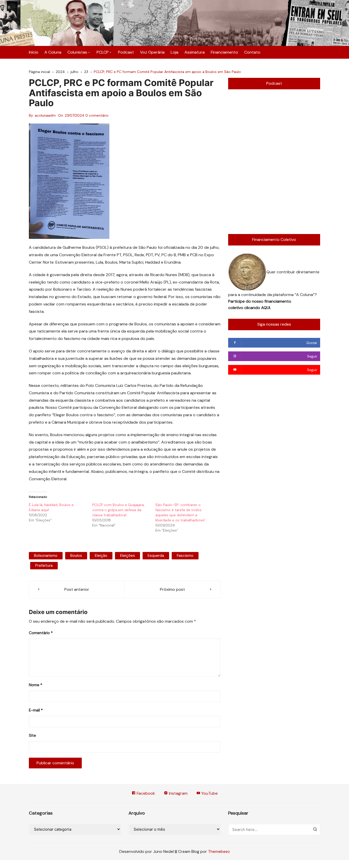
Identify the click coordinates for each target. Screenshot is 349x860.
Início (33, 52)
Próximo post (172, 589)
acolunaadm (45, 115)
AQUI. (266, 307)
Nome (35, 684)
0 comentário (97, 115)
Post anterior (76, 589)
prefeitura (44, 565)
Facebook (145, 793)
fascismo (185, 555)
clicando (252, 307)
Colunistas (77, 52)
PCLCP (103, 52)
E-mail (36, 710)
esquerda (156, 555)
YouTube (209, 793)
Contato (252, 52)
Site (32, 735)
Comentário (41, 632)
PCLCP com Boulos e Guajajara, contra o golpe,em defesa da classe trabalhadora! (118, 509)
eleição (101, 555)
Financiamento (224, 52)
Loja (174, 52)
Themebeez (219, 851)
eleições (127, 555)
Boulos (76, 555)
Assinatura (194, 52)
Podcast (126, 52)
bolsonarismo (45, 555)
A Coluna (52, 52)
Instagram (178, 793)
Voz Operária (152, 52)
